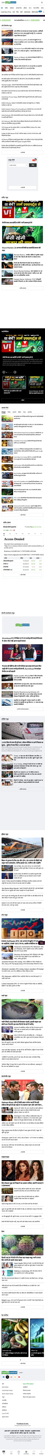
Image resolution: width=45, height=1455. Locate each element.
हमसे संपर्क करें (15, 1431)
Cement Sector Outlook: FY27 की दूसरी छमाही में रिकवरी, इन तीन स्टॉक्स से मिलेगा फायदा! (28, 280)
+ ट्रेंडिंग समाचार (22, 789)
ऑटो (21, 12)
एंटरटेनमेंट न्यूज (6, 1076)
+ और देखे (22, 152)
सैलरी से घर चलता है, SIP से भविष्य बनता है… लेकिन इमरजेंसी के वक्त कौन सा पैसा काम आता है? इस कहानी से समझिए (28, 774)
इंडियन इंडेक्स (35, 12)
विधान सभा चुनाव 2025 (29, 1397)
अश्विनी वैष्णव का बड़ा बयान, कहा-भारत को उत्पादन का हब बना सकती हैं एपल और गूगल (28, 685)
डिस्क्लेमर (27, 1431)
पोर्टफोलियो (5, 1403)
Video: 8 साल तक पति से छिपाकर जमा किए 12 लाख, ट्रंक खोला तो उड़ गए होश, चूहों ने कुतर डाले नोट (28, 758)
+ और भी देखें (22, 574)
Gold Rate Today (7, 1390)
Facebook (3, 1377)
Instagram (11, 1377)
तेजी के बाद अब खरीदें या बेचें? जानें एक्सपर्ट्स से (17, 222)
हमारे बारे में (7, 1431)
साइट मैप (26, 1433)
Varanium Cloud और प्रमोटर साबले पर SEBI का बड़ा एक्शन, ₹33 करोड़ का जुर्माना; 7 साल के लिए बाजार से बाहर (28, 51)
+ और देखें (22, 187)
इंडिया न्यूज (5, 834)
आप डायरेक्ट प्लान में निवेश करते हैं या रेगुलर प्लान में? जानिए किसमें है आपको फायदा (22, 75)
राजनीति (4, 1400)
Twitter (7, 1377)
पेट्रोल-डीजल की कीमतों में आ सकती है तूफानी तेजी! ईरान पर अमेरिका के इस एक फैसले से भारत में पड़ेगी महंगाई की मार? (22, 146)
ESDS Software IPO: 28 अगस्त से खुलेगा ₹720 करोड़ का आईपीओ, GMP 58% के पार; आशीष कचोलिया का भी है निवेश (28, 42)
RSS (15, 1377)
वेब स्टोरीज (36, 8)
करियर (21, 1433)
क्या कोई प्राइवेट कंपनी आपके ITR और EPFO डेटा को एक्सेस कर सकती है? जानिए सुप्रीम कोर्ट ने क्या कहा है (21, 80)
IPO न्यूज (4, 915)
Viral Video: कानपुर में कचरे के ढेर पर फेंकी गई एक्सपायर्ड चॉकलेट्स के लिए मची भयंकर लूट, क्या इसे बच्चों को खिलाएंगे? (28, 766)
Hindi (20, 1372)
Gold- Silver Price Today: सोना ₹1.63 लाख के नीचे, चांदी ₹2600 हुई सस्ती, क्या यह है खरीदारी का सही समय (27, 458)
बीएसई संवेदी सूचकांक (9, 527)
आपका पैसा (19, 8)
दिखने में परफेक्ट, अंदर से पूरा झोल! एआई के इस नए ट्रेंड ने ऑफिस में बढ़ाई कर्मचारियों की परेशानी (28, 781)
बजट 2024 (5, 1387)
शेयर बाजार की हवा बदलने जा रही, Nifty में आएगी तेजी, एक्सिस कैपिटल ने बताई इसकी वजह (27, 490)
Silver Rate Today (7, 1394)
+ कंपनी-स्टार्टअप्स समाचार (23, 709)
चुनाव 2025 (5, 1417)
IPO (30, 8)
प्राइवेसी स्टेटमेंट (35, 1431)
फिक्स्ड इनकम (26, 1390)
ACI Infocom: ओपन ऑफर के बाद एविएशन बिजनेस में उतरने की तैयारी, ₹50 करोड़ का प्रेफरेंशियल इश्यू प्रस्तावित (21, 122)
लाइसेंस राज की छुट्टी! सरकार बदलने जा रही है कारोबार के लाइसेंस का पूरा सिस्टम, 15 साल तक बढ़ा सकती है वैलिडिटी (28, 702)
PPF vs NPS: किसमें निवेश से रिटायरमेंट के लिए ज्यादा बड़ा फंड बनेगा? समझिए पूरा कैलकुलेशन (28, 499)
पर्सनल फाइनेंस (27, 1394)
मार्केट (6, 8)
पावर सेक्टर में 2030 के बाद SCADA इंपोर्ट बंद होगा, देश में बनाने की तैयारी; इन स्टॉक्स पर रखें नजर (22, 92)
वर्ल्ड (14, 12)
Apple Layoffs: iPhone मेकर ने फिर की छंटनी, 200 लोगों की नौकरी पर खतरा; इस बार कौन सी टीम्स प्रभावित (28, 678)
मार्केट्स (4, 1407)
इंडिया (25, 8)
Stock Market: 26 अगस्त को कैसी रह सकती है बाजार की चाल (21, 249)
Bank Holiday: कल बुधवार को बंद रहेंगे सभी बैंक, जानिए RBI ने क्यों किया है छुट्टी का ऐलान (28, 474)
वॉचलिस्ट (4, 1410)
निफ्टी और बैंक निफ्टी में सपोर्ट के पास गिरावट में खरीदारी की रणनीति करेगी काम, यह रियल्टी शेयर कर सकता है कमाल (28, 265)
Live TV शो (5, 1413)
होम (2, 8)
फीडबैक (22, 1431)
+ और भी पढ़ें (22, 515)
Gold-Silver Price (6, 12)
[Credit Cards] (41, 943)
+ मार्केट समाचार (22, 288)
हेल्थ (42, 8)
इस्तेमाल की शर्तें (14, 1433)
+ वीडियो (22, 400)
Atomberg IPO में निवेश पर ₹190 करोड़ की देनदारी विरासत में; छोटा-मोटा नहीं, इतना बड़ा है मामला (22, 639)
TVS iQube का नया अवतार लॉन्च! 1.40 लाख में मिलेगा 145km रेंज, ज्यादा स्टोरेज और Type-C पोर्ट (21, 128)
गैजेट (17, 12)
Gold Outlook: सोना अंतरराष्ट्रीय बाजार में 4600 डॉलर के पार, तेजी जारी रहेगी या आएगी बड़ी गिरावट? (22, 116)
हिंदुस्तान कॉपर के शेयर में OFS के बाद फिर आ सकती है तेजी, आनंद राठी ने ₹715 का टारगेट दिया (28, 67)
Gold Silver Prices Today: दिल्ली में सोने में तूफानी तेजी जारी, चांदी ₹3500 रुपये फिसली (22, 98)
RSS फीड (32, 1433)
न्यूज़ (3, 1397)
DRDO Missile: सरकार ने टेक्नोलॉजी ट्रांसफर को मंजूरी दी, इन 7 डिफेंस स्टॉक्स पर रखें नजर (21, 104)
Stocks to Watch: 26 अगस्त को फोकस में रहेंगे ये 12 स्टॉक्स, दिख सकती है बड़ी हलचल (28, 58)
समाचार (12, 8)
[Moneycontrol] (10, 2)
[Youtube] (19, 1377)
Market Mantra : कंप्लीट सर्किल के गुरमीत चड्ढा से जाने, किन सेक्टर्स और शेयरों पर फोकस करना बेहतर (28, 257)
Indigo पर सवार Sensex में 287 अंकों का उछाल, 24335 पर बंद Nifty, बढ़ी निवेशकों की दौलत (21, 134)
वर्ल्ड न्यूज (4, 995)
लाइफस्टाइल (27, 12)
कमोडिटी (25, 1387)
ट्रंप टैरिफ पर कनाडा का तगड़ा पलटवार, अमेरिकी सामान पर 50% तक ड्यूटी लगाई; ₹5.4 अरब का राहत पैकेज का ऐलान (28, 33)
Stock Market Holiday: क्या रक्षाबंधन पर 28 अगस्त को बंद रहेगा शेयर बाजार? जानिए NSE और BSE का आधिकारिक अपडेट (28, 273)
